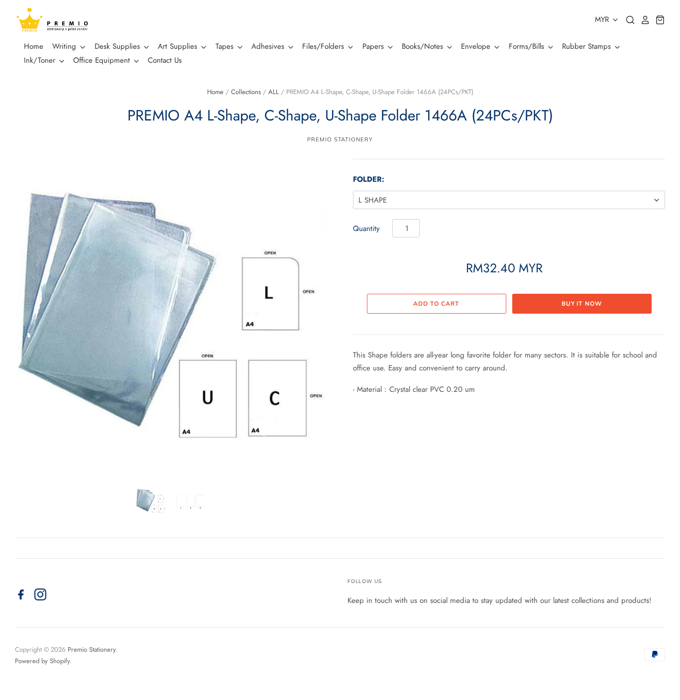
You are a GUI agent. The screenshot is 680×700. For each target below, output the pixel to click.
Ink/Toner (41, 60)
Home (33, 46)
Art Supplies (179, 46)
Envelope (477, 46)
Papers (374, 46)
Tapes (226, 46)
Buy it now (582, 304)
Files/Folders (324, 46)
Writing (65, 46)
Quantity (366, 228)
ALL (273, 92)
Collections (246, 92)
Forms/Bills (528, 46)
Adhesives (269, 46)
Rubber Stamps (587, 46)
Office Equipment (102, 60)
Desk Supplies (118, 46)
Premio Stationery (339, 139)
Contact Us (165, 60)
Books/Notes (424, 46)
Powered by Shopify (42, 661)
